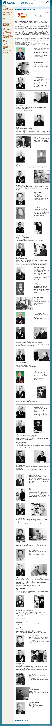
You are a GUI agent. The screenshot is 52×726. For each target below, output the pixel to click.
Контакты (35, 6)
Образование (14, 6)
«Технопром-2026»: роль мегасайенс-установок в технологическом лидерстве (8, 42)
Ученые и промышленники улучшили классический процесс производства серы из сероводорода (7, 47)
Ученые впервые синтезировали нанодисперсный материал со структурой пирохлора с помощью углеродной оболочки (7, 51)
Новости (4, 40)
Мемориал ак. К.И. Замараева (8, 33)
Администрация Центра (6, 19)
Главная (17, 7)
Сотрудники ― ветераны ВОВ (8, 35)
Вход (45, 1)
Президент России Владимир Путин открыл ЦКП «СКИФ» (7, 44)
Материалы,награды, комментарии (8, 36)
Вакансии (28, 6)
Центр (4, 6)
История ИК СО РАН (23, 7)
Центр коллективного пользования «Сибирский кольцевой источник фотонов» (7, 12)
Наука (8, 6)
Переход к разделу (47, 12)
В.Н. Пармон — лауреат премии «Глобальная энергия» (8, 38)
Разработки (22, 6)
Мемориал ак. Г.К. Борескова (8, 32)
